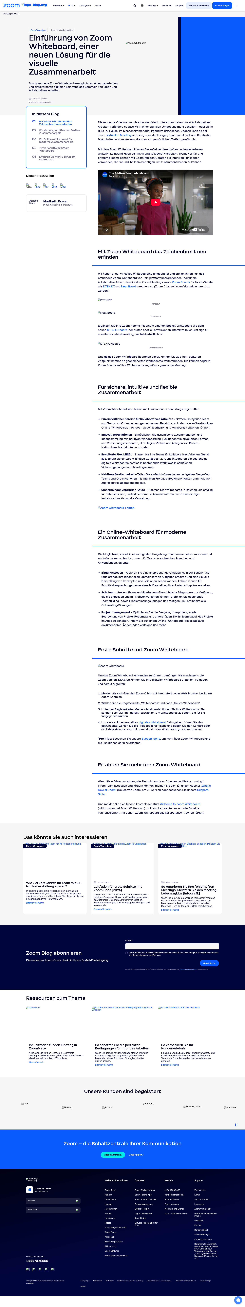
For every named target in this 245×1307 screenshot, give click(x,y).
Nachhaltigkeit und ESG (115, 1227)
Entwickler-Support (203, 1239)
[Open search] (135, 5)
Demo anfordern (113, 1154)
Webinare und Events (174, 1209)
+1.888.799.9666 (172, 1190)
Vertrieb (169, 1180)
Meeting (152, 5)
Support (179, 5)
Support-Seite (151, 738)
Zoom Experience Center (176, 1213)
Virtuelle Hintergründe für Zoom (146, 1224)
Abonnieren (209, 963)
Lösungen (84, 5)
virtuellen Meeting (119, 135)
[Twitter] (34, 1269)
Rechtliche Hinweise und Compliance (159, 1281)
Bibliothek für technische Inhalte (205, 1214)
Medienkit (109, 1237)
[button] (238, 1300)
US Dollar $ (32, 1210)
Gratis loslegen (222, 5)
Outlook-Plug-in (142, 1209)
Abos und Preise (172, 1199)
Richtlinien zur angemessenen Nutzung (130, 1281)
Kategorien (10, 13)
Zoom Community (202, 1209)
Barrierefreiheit (201, 1230)
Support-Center (201, 1199)
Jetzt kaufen (135, 1154)
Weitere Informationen (116, 1180)
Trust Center (109, 1281)
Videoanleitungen (202, 1234)
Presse (108, 1223)
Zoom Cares (110, 1232)
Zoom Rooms (181, 282)
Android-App (140, 1218)
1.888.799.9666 (37, 1261)
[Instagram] (52, 1269)
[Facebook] (46, 1269)
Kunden (108, 1195)
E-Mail (129, 940)
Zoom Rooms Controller (146, 1199)
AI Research (110, 1246)
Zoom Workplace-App (145, 1190)
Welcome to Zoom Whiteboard (180, 804)
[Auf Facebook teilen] (37, 186)
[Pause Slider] (236, 1124)
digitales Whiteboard (152, 722)
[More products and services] (237, 5)
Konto (197, 1195)
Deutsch (31, 1201)
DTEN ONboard (117, 330)
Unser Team (110, 1199)
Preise (98, 5)
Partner (108, 1213)
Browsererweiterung (144, 1204)
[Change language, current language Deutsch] (142, 5)
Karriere (108, 1204)
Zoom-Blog (110, 1190)
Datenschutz (97, 1281)
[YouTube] (40, 1269)
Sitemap (83, 1286)
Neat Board (128, 286)
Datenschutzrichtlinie (188, 969)
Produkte (57, 5)
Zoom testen (200, 1190)
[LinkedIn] (27, 1269)
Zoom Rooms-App (143, 1195)
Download (140, 1180)
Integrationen (111, 1209)
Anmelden (166, 5)
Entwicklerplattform (114, 1241)
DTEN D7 (109, 286)
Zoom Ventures (112, 1251)
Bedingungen (85, 1281)
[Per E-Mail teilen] (63, 186)
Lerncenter (199, 1204)
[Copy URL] (29, 186)
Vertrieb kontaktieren (199, 5)
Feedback (198, 1220)
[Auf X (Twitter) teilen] (46, 186)
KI (72, 5)
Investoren (110, 1218)
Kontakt (197, 1225)
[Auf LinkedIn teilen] (54, 186)
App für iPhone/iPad (143, 1213)
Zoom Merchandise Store (116, 1255)
